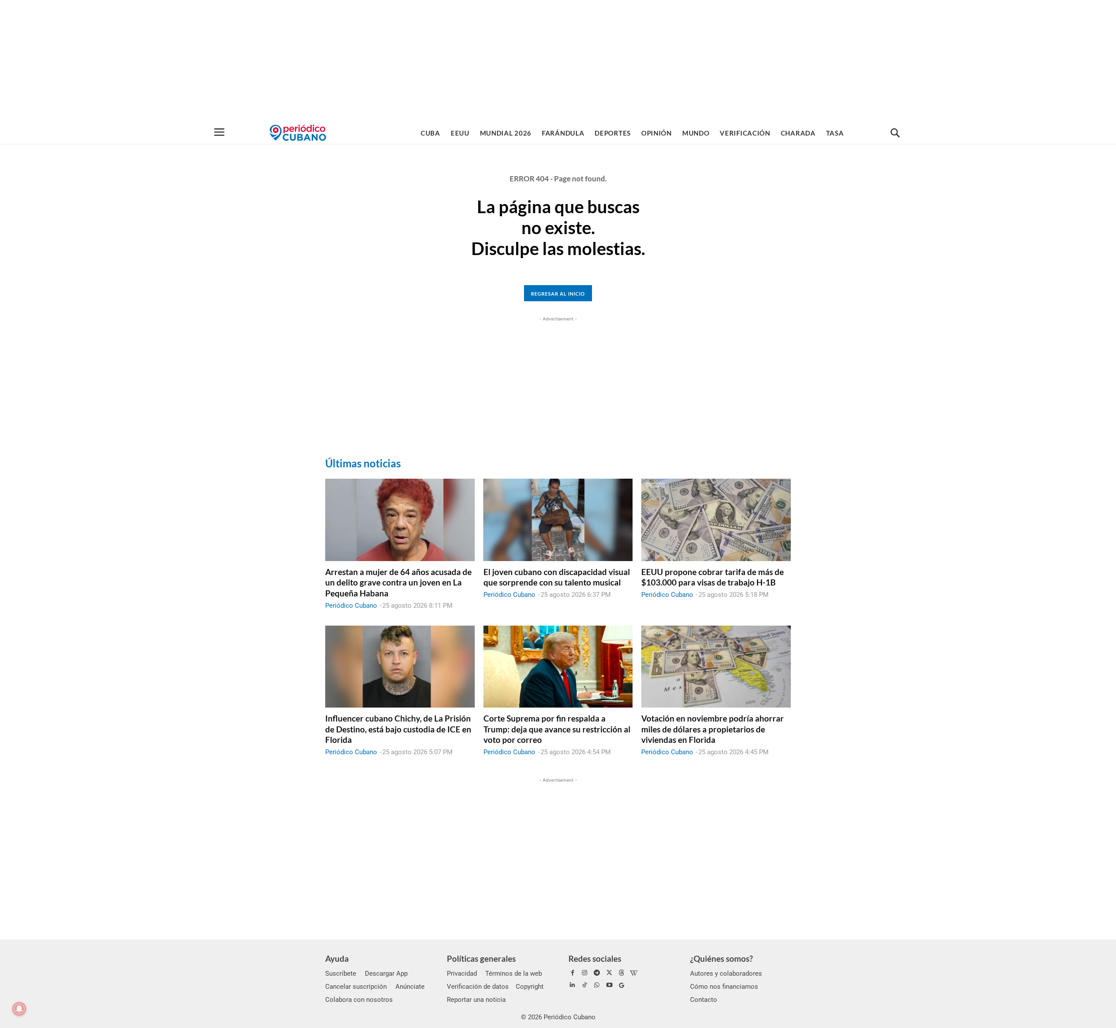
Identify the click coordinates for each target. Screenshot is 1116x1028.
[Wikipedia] (634, 973)
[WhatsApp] (597, 985)
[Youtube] (609, 985)
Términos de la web (513, 973)
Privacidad (462, 973)
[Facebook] (572, 973)
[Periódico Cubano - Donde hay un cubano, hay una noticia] (297, 133)
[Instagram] (585, 973)
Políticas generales (481, 958)
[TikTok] (585, 985)
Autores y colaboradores (726, 973)
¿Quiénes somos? (721, 958)
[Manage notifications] (19, 1009)
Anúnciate (410, 987)
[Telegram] (597, 973)
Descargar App (386, 973)
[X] (609, 973)
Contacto (703, 1000)
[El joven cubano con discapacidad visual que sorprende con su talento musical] (558, 520)
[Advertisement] (558, 61)
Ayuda (337, 958)
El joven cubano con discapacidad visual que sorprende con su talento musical (556, 577)
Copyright (530, 987)
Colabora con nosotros (359, 1000)
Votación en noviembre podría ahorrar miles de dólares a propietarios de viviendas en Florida (712, 729)
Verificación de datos (478, 987)
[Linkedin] (572, 985)
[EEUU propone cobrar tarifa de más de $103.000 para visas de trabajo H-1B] (716, 520)
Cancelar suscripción (356, 987)
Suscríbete (340, 973)
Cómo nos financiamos (724, 987)
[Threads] (622, 973)
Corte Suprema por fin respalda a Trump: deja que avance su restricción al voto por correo (556, 729)
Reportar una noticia (476, 1000)
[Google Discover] (622, 985)
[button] (895, 133)
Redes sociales (594, 958)
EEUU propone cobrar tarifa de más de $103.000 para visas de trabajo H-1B (712, 577)
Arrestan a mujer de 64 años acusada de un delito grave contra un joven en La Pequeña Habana (398, 582)
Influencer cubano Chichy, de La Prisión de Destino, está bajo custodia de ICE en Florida (398, 729)
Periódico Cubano (351, 605)
